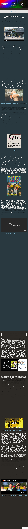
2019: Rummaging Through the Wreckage (14, 16)
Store (21, 8)
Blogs (24, 8)
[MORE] (26, 9)
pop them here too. (16, 87)
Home (2, 8)
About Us (5, 8)
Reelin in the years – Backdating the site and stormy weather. (14, 334)
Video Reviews (10, 8)
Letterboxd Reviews (16, 8)
